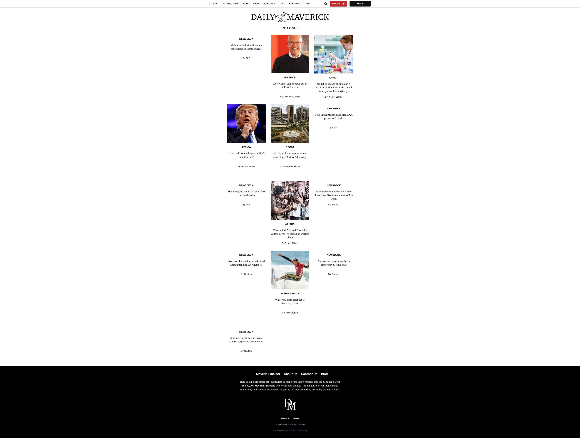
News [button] (246, 4)
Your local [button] (270, 4)
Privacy (285, 418)
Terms (296, 418)
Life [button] (283, 4)
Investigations (230, 4)
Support (336, 4)
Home (214, 4)
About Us (290, 374)
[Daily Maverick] (290, 17)
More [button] (308, 4)
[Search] (325, 3)
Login (360, 4)
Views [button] (256, 4)
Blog (324, 374)
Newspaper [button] (295, 4)
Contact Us (309, 374)
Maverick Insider (268, 374)
